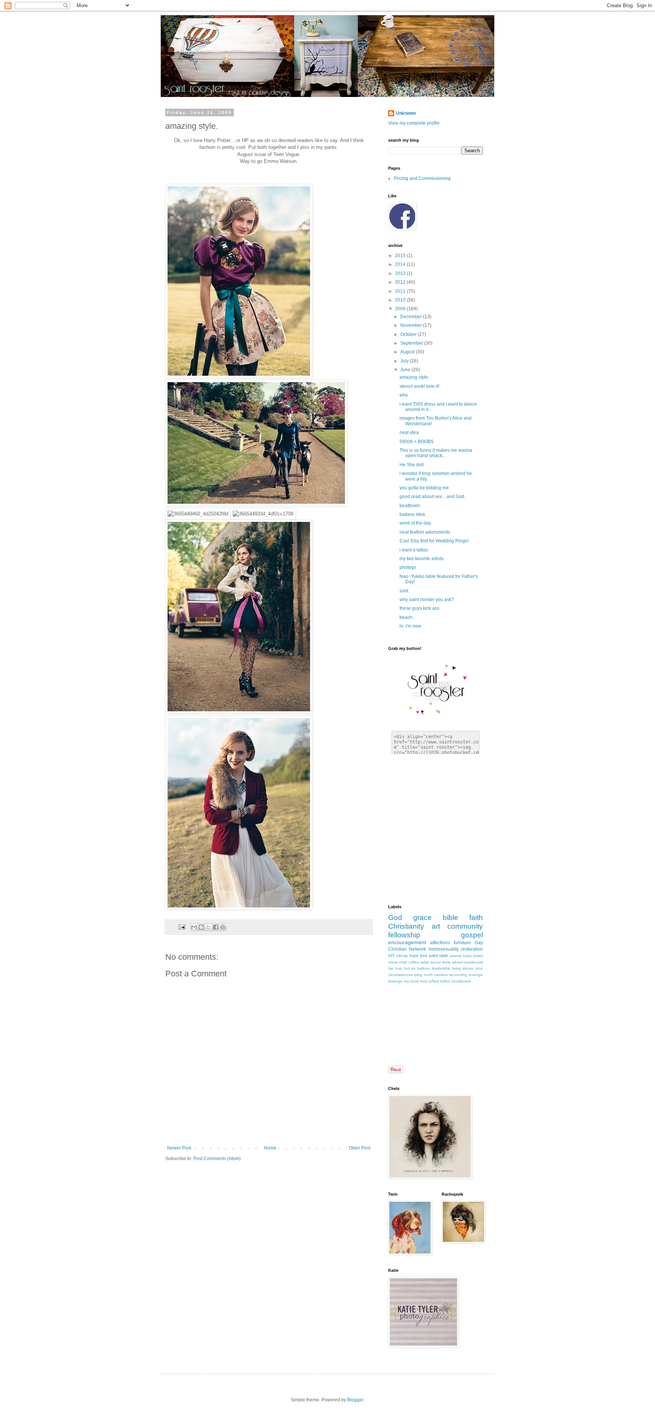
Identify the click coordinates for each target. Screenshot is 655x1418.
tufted (434, 981)
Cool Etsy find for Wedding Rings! (434, 540)
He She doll (412, 464)
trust (424, 981)
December (411, 316)
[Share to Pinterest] (223, 927)
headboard (473, 962)
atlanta (456, 956)
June (406, 369)
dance (435, 962)
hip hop (395, 968)
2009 (401, 308)
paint (433, 955)
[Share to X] (208, 927)
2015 (401, 255)
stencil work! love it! (419, 386)
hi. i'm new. (411, 626)
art (436, 926)
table (443, 955)
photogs (408, 567)
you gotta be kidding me (424, 487)
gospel (472, 935)
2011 (401, 291)
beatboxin (410, 505)
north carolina (436, 975)
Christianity (406, 926)
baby (467, 956)
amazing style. (414, 377)
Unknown (406, 113)
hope (413, 955)
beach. (407, 617)
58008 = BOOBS (417, 441)
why (404, 395)
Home (270, 1148)
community (465, 926)
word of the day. (416, 523)
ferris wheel (452, 962)
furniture (462, 942)
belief (478, 956)
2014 (401, 264)
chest (393, 962)
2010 (401, 300)
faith (476, 917)
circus (402, 955)
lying (418, 975)
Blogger (355, 1399)
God (395, 917)
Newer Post (179, 1148)
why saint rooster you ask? (427, 599)
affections (440, 942)
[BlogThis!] (201, 927)
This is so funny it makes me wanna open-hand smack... (436, 453)
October (409, 334)
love (424, 955)
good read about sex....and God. (432, 496)
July (405, 361)
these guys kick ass (419, 608)
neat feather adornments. (425, 532)
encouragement (407, 942)
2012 (401, 282)
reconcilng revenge (466, 975)
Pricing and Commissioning (422, 178)
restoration (472, 949)
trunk (414, 981)
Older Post (359, 1148)
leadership (441, 968)
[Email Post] (181, 926)
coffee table (418, 962)
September (412, 343)
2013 (401, 273)
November (411, 325)
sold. (404, 590)
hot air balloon (417, 968)
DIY (391, 955)
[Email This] (194, 927)
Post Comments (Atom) (217, 1158)
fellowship (404, 935)
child (403, 962)
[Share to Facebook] (215, 927)
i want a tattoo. (414, 550)
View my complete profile (414, 123)
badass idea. (413, 514)
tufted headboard (455, 981)
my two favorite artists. (422, 558)
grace (422, 917)
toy (406, 981)
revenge (395, 981)
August (408, 351)
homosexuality (444, 949)
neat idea (409, 432)
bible (450, 917)
